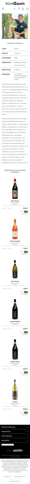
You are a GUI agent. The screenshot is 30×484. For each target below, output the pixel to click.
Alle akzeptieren (19, 477)
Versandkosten (23, 455)
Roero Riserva (15, 201)
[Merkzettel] (19, 9)
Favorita (15, 402)
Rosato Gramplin (15, 241)
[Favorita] (15, 389)
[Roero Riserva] (15, 188)
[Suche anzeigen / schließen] (14, 9)
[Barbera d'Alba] (15, 349)
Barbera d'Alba (15, 361)
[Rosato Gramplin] (15, 229)
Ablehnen (7, 477)
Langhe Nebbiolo (15, 321)
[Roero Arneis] (15, 269)
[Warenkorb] (27, 9)
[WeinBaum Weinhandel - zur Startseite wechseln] (15, 3)
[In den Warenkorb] (26, 212)
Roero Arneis (15, 281)
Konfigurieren (15, 481)
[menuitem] (6, 9)
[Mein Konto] (23, 9)
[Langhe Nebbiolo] (15, 309)
